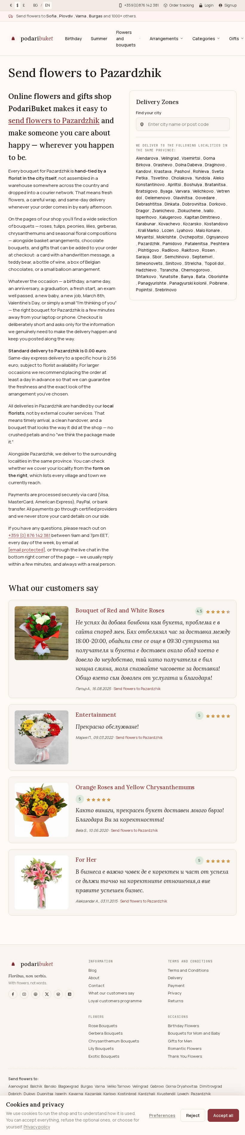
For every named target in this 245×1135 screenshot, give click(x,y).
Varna (100, 1086)
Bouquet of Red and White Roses (120, 610)
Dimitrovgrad (211, 1086)
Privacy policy (37, 1127)
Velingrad (140, 1086)
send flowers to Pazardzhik (53, 120)
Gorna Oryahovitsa (182, 1086)
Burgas (87, 1086)
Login (209, 5)
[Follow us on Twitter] (46, 994)
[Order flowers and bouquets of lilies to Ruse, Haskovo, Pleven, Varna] (41, 882)
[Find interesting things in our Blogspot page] (69, 994)
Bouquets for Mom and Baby (194, 1033)
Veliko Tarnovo (119, 1086)
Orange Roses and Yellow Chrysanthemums (135, 787)
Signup (230, 5)
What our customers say (111, 993)
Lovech (183, 1093)
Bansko (50, 1086)
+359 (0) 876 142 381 (29, 535)
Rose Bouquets (102, 1025)
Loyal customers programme (115, 1000)
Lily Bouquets (101, 1048)
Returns (175, 1000)
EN (47, 5)
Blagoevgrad (68, 1086)
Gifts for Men (180, 1041)
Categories (203, 38)
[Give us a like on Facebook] (12, 994)
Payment (176, 985)
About (93, 977)
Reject (193, 1115)
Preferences (162, 1115)
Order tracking (181, 5)
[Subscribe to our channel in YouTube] (24, 994)
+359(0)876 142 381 (141, 5)
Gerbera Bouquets (105, 1033)
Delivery (175, 977)
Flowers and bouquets (126, 38)
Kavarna (76, 1093)
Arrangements (164, 38)
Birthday (73, 38)
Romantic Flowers (184, 1048)
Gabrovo (157, 1086)
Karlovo (110, 1093)
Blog (92, 970)
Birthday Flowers (183, 1025)
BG (35, 5)
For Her (86, 859)
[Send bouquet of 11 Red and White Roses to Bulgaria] (41, 649)
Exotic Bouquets (103, 1056)
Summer (99, 38)
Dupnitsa (45, 1093)
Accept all (223, 1115)
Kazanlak (93, 1093)
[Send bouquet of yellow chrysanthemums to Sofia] (41, 737)
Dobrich (15, 1093)
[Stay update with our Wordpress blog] (58, 994)
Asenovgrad (18, 1086)
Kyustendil (166, 1093)
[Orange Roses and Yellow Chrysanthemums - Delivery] (41, 810)
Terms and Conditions (188, 970)
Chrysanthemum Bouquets (113, 1041)
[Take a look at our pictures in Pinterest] (35, 994)
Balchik (36, 1086)
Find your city (148, 112)
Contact (96, 985)
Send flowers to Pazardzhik (137, 688)
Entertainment (96, 714)
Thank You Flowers (185, 1056)
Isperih (61, 1093)
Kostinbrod (127, 1093)
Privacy (175, 993)
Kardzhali (147, 1093)
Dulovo (30, 1093)
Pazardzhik (201, 1093)
